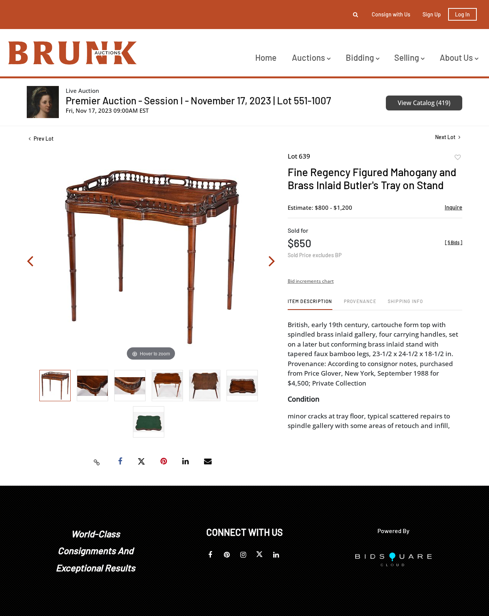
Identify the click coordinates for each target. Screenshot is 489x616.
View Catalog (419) (424, 103)
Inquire (453, 207)
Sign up (432, 14)
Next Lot (446, 137)
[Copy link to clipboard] (97, 461)
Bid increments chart (311, 281)
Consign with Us (391, 14)
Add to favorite (457, 157)
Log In (462, 14)
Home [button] (266, 57)
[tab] (310, 304)
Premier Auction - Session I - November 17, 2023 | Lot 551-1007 (198, 100)
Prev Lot (42, 138)
